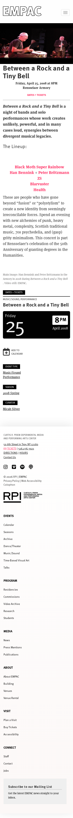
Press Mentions (13, 647)
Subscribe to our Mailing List (30, 786)
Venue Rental (11, 698)
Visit (7, 711)
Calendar (9, 525)
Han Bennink (22, 172)
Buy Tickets (10, 727)
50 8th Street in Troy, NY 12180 (21, 444)
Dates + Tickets (36, 95)
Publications (11, 654)
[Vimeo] (14, 467)
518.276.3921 (26, 448)
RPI (15, 476)
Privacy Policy (11, 481)
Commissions (12, 596)
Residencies (11, 589)
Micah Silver (11, 409)
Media (8, 631)
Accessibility (11, 734)
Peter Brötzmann (53, 172)
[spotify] (22, 467)
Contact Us (10, 457)
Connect (10, 747)
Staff (6, 756)
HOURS (23, 453)
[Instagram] (6, 467)
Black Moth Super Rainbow (39, 166)
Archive (8, 539)
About (8, 667)
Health (39, 189)
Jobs (6, 770)
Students (9, 618)
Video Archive (12, 604)
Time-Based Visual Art (16, 560)
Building (9, 683)
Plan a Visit (10, 720)
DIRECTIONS (11, 453)
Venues (8, 691)
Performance (11, 377)
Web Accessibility (31, 481)
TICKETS (11, 448)
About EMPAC (11, 676)
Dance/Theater (12, 546)
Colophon (9, 484)
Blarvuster (39, 183)
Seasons (9, 532)
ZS (39, 178)
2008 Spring (11, 393)
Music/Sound (12, 372)
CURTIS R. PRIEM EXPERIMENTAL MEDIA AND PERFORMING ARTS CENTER (24, 436)
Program (10, 580)
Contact (8, 763)
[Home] (22, 11)
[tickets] (5, 448)
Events (9, 515)
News (7, 640)
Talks (7, 567)
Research (9, 611)
